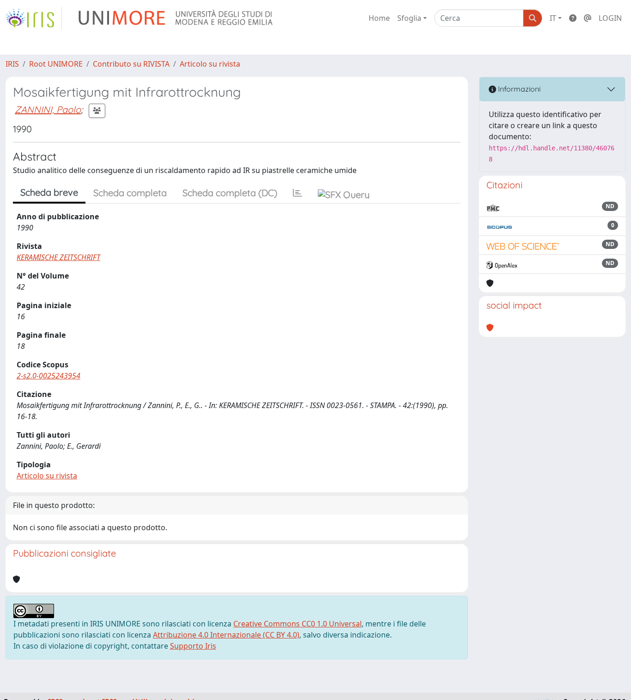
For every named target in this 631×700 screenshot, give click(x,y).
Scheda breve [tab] (49, 192)
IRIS (12, 64)
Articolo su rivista (210, 64)
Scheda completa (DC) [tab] (229, 192)
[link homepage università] (176, 18)
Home (379, 18)
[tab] (297, 193)
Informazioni (518, 88)
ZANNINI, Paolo (48, 109)
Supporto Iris (193, 646)
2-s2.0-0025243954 (48, 376)
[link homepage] (34, 18)
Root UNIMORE (56, 64)
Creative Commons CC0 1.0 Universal (297, 624)
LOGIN (610, 18)
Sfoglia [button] (409, 18)
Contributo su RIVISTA (131, 64)
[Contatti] (587, 18)
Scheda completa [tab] (130, 192)
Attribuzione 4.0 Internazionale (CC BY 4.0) (226, 635)
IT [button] (553, 18)
